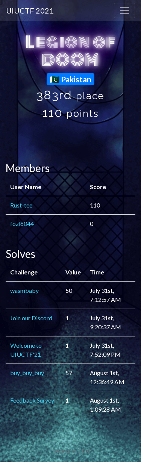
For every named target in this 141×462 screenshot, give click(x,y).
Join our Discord (31, 317)
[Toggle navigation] (124, 10)
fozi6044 (22, 223)
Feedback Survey (32, 400)
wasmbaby (24, 290)
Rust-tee (21, 205)
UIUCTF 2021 (30, 10)
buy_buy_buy (27, 372)
